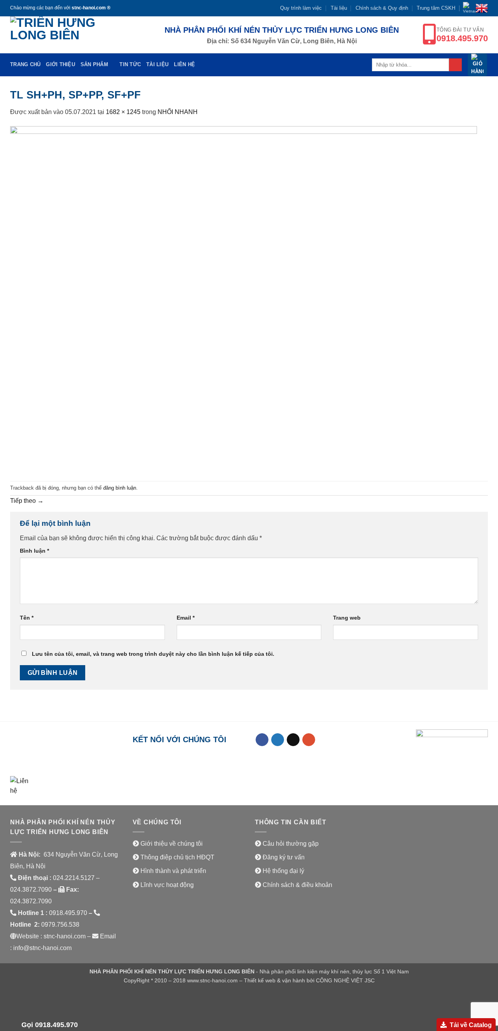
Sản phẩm (94, 64)
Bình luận (34, 551)
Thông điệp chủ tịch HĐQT (177, 857)
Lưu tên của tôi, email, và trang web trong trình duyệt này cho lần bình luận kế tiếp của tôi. (153, 654)
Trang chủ (25, 64)
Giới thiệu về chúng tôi (171, 843)
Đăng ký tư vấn (284, 857)
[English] (481, 8)
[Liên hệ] (20, 785)
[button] (477, 64)
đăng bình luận (119, 488)
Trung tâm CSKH (436, 8)
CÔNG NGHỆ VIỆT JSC (345, 980)
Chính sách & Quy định (382, 8)
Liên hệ (184, 64)
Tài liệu (339, 8)
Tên (26, 618)
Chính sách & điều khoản (297, 885)
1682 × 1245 (123, 112)
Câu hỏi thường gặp (291, 843)
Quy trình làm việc (301, 8)
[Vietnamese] (469, 8)
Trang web (347, 618)
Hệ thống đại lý (283, 871)
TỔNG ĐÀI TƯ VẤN (462, 35)
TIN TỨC (130, 64)
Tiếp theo (27, 500)
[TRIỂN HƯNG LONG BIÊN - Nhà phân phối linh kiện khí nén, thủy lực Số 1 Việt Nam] (64, 34)
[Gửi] (455, 65)
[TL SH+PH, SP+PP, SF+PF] (243, 298)
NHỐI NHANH (178, 112)
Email (186, 618)
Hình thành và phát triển (173, 871)
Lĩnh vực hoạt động (167, 885)
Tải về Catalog (471, 1025)
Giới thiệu (60, 64)
